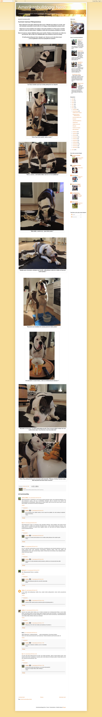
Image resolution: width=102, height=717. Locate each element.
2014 (73, 149)
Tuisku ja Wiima (25, 497)
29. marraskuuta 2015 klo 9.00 (37, 579)
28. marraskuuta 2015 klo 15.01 (31, 546)
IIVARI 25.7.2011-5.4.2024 (80, 195)
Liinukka (27, 510)
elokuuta (75, 135)
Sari (22, 653)
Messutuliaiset (75, 129)
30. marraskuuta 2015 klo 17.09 (37, 665)
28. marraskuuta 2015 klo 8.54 (30, 522)
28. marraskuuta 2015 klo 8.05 (35, 497)
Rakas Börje (80, 167)
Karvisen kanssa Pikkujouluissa (76, 115)
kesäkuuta (75, 138)
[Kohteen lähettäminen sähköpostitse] (32, 486)
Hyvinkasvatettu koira (77, 117)
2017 (73, 104)
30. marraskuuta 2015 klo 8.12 (31, 632)
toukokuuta (75, 140)
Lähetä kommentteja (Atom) (26, 699)
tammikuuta (75, 147)
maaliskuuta (75, 143)
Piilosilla (74, 126)
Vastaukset (25, 507)
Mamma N (24, 570)
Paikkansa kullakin (76, 127)
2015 (73, 107)
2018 (73, 102)
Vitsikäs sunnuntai (76, 124)
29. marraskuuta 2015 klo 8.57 (37, 510)
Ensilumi (74, 119)
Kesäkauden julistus (76, 74)
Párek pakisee (75, 175)
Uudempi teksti (22, 697)
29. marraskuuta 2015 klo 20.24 (31, 610)
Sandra (23, 610)
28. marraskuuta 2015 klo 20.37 (33, 570)
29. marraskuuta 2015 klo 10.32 (37, 600)
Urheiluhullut (80, 51)
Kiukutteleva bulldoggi (80, 63)
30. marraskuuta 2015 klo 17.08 (37, 642)
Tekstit (73, 214)
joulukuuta (75, 109)
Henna (23, 590)
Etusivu (41, 697)
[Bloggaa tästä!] (33, 486)
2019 (73, 100)
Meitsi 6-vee (80, 39)
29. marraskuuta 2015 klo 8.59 (37, 559)
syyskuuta (75, 133)
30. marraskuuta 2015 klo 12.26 (30, 653)
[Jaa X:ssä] (35, 486)
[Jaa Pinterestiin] (38, 486)
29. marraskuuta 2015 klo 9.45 (31, 590)
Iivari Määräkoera (75, 193)
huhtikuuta (75, 142)
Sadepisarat (75, 122)
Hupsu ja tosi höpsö (76, 184)
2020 (73, 99)
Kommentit (74, 217)
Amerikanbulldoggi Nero (42, 7)
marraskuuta (75, 111)
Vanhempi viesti (62, 697)
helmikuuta (75, 145)
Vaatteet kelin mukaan (77, 112)
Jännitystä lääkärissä (77, 120)
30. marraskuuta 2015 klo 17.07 (37, 623)
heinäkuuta (75, 137)
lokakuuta (75, 131)
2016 (73, 106)
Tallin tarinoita (75, 201)
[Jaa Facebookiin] (36, 486)
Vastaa (23, 505)
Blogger (64, 707)
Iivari (23, 522)
